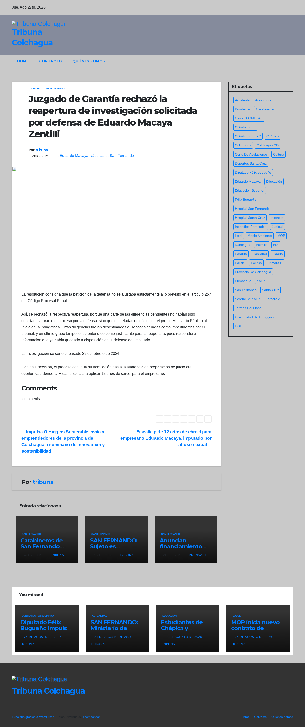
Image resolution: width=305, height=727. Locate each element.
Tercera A (273, 299)
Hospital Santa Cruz (250, 218)
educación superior (249, 190)
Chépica (272, 136)
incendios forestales (250, 227)
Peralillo (241, 254)
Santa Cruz (270, 290)
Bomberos (242, 109)
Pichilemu (259, 254)
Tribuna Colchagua (48, 691)
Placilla (277, 254)
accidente (242, 100)
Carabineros (265, 109)
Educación (169, 616)
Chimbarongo (245, 127)
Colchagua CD (268, 145)
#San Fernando (120, 156)
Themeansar (91, 717)
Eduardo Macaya (248, 181)
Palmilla (262, 245)
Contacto (50, 61)
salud (261, 281)
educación (274, 181)
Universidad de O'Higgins (254, 317)
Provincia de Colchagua (253, 272)
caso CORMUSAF (249, 118)
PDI (276, 245)
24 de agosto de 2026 (43, 637)
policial (240, 263)
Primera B (274, 263)
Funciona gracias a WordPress (33, 717)
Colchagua (243, 145)
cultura (278, 154)
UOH (238, 326)
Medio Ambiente (260, 236)
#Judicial (98, 156)
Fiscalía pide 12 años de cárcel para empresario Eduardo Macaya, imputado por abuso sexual (165, 438)
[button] (280, 61)
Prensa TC (198, 555)
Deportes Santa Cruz (251, 163)
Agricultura (263, 100)
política (256, 263)
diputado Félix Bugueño (253, 172)
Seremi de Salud (247, 299)
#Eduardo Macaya (72, 156)
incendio (276, 218)
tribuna (42, 150)
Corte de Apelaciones (251, 154)
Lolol (238, 236)
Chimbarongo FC (248, 136)
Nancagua (242, 245)
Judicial (35, 88)
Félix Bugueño (246, 199)
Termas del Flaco (248, 308)
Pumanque (243, 281)
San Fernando (55, 88)
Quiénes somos (88, 61)
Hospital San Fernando (252, 208)
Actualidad (99, 616)
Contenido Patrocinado (38, 616)
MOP (281, 236)
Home (23, 61)
